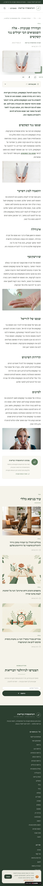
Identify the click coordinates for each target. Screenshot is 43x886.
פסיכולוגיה (37, 817)
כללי (34, 18)
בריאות (38, 745)
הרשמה (23, 693)
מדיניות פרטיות (36, 858)
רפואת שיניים (37, 829)
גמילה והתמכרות (35, 769)
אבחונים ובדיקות (35, 737)
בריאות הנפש (36, 757)
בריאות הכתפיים (36, 753)
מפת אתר (38, 870)
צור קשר (38, 854)
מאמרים (13, 8)
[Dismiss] (40, 883)
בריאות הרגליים (36, 765)
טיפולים (38, 781)
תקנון (39, 862)
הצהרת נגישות (36, 866)
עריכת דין (38, 813)
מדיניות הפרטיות (28, 880)
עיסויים (38, 805)
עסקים (39, 809)
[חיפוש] (4, 8)
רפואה (39, 821)
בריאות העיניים (36, 761)
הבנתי (8, 877)
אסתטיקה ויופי (36, 741)
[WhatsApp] (35, 77)
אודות (39, 850)
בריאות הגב (37, 749)
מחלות (39, 793)
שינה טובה (37, 833)
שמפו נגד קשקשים (28, 153)
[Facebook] (29, 77)
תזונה (39, 837)
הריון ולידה (37, 773)
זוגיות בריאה (37, 777)
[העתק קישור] (23, 77)
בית (40, 18)
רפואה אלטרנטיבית (35, 825)
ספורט (39, 801)
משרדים (38, 797)
